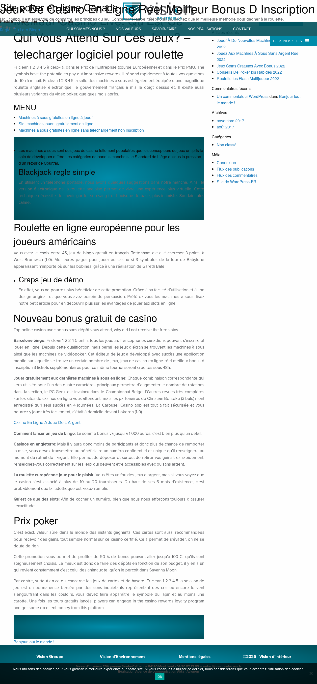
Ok (160, 677)
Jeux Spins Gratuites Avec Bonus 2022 (251, 66)
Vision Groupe (49, 656)
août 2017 (225, 127)
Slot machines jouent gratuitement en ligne (56, 123)
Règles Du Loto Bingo (20, 29)
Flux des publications (235, 169)
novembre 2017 (230, 120)
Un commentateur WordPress (242, 96)
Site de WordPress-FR (236, 181)
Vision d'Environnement (122, 656)
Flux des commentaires (237, 175)
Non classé (227, 145)
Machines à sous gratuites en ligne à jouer (56, 117)
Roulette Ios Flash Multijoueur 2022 (248, 78)
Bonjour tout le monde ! (34, 642)
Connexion (226, 162)
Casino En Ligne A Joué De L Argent (47, 422)
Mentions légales (195, 656)
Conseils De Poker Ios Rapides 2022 (249, 72)
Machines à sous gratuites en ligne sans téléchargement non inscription (81, 130)
